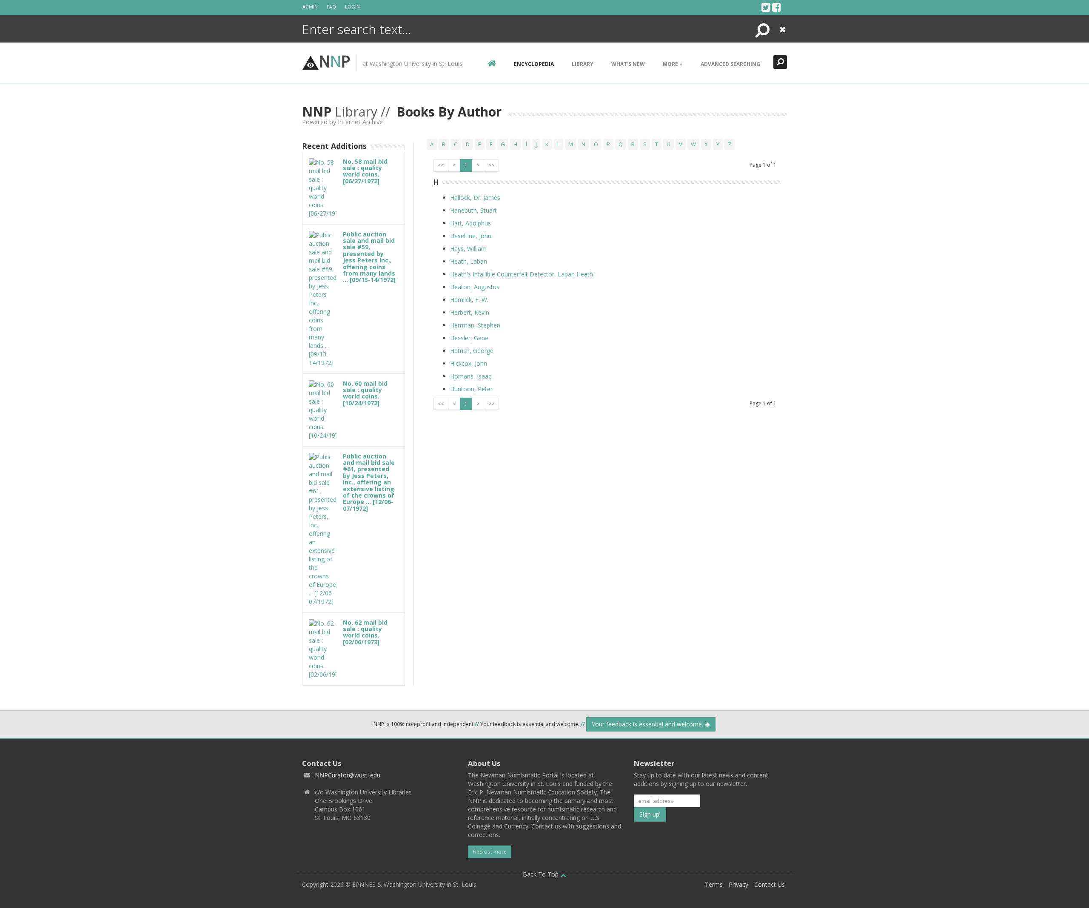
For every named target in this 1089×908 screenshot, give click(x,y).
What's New (628, 64)
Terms (714, 884)
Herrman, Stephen (475, 325)
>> (491, 165)
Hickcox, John (468, 363)
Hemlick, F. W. (469, 300)
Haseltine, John (470, 236)
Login (352, 6)
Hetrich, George (471, 351)
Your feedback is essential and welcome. (648, 724)
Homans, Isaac (470, 376)
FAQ (331, 6)
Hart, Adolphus (470, 223)
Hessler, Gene (469, 338)
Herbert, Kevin (469, 312)
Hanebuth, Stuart (473, 210)
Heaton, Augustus (474, 287)
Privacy (738, 884)
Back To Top (541, 874)
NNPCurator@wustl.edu (347, 775)
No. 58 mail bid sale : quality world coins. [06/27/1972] (365, 171)
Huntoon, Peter (471, 389)
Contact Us (769, 884)
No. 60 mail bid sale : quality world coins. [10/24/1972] (365, 393)
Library (582, 64)
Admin (310, 6)
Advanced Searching (730, 64)
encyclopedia (534, 64)
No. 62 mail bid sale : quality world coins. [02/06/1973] (365, 632)
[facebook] (776, 7)
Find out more (490, 851)
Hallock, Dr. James (475, 198)
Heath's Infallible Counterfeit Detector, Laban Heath (521, 274)
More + (673, 64)
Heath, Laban (468, 261)
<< (441, 165)
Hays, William (468, 249)
